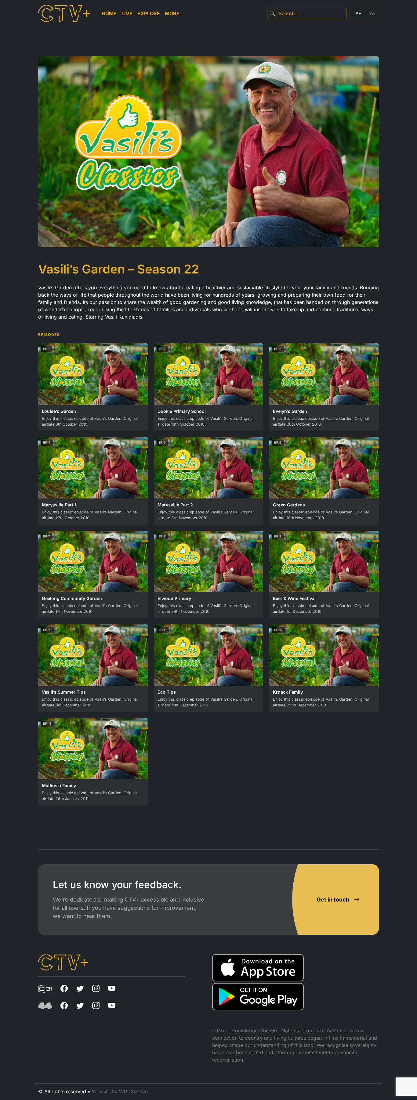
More (172, 13)
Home (109, 13)
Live (126, 13)
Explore (148, 13)
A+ (358, 13)
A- (372, 13)
